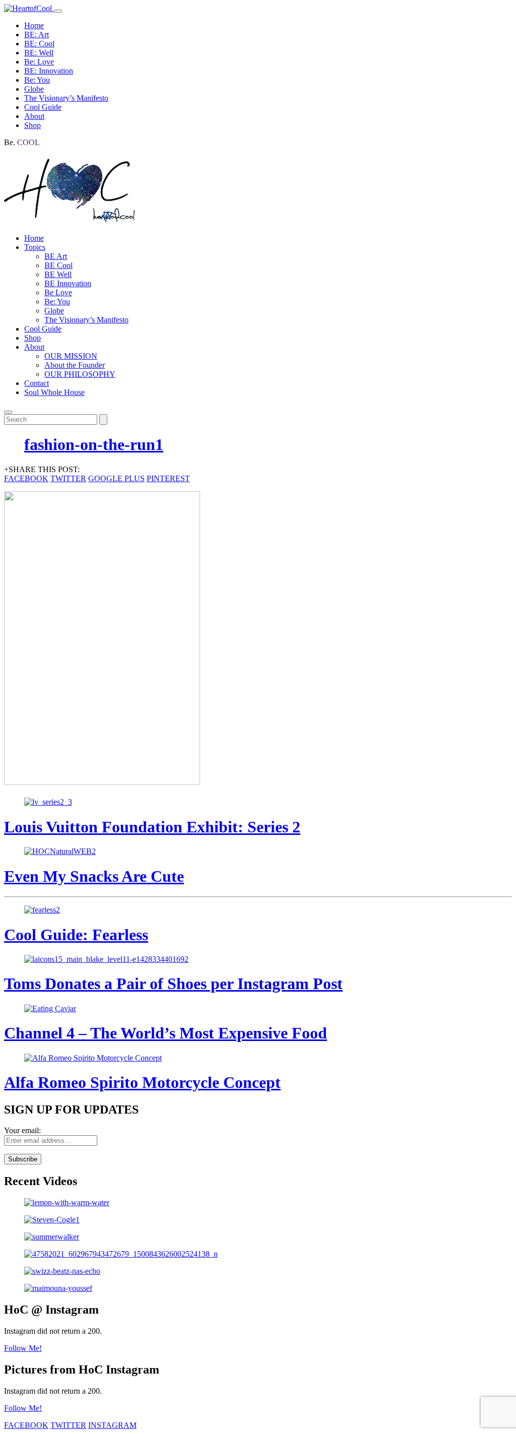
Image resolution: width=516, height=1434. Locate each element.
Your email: (22, 1130)
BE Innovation (67, 283)
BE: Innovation (48, 71)
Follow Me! (23, 1348)
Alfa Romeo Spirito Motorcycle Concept (142, 1082)
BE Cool (58, 265)
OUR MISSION (70, 356)
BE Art (55, 256)
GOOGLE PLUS (116, 478)
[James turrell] (258, 1202)
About (34, 116)
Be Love (58, 292)
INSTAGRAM (112, 1425)
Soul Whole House (54, 392)
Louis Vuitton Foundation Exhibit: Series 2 (152, 827)
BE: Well (38, 52)
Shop (32, 125)
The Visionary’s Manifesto (66, 98)
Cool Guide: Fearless (76, 935)
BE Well (58, 274)
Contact (36, 383)
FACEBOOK (26, 478)
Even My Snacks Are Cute (94, 876)
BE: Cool (39, 43)
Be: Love (39, 61)
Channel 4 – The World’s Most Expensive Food (165, 1033)
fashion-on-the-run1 (93, 444)
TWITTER (68, 478)
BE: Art (36, 34)
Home (34, 25)
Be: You (37, 80)
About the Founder (74, 365)
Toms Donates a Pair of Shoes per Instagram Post (173, 983)
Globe (34, 89)
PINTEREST (168, 478)
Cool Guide (42, 107)
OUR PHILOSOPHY (79, 374)
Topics (34, 247)
